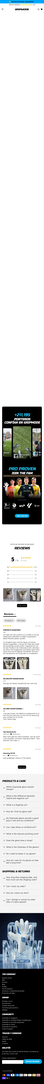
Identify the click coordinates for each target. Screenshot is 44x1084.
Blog (3, 984)
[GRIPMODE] (22, 9)
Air (31, 219)
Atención (5, 1037)
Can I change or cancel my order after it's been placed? (20, 900)
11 (32, 120)
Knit (33, 219)
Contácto (5, 1043)
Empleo (4, 986)
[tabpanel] (22, 694)
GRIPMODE (9, 1071)
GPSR (7, 399)
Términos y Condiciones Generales (13, 991)
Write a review (22, 605)
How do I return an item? (17, 893)
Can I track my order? (16, 886)
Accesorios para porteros (10, 1008)
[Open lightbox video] (22, 442)
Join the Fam (22, 516)
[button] (22, 567)
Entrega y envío (7, 1001)
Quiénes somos (7, 978)
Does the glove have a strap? (19, 840)
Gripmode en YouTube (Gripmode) (13, 1022)
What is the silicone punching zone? (22, 833)
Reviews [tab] (10, 614)
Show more (22, 767)
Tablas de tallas (7, 1039)
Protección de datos (8, 993)
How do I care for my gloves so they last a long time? (22, 861)
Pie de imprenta (7, 989)
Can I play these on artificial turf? (21, 827)
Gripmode (25, 219)
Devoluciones (6, 1003)
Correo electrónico (9, 1058)
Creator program (7, 1029)
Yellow (38, 219)
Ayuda (4, 1041)
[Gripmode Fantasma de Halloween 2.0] (22, 39)
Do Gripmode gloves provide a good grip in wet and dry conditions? (22, 819)
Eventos (4, 982)
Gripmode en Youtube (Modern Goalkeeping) (16, 1020)
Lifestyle (4, 1010)
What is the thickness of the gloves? (22, 847)
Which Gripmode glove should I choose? (20, 788)
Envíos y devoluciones (14, 386)
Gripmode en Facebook (9, 1026)
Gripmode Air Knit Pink (12, 221)
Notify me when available (22, 136)
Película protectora (14, 392)
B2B (3, 980)
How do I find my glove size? (19, 811)
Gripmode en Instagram (9, 1018)
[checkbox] (21, 621)
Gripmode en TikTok (8, 1024)
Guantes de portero (8, 1005)
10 (25, 120)
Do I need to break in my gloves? (21, 853)
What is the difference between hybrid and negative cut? (20, 797)
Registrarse (33, 1061)
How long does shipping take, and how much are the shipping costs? (21, 878)
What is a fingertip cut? (16, 805)
